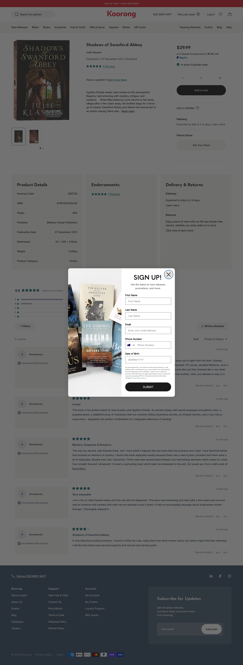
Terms (144, 378)
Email (128, 324)
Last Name (131, 309)
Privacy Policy (136, 378)
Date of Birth (132, 353)
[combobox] (130, 345)
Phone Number (133, 339)
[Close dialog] (168, 274)
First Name (131, 295)
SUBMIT (148, 387)
